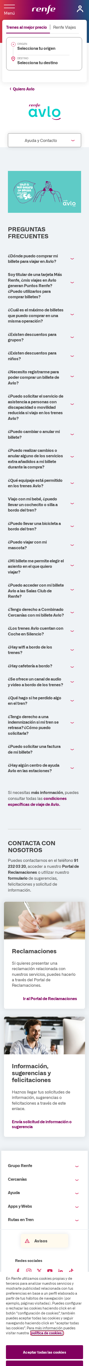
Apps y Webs (20, 1205)
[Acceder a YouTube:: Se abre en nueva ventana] (50, 1271)
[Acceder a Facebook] (18, 1271)
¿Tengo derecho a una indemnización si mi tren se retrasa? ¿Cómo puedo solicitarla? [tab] (33, 725)
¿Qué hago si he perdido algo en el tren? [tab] (34, 700)
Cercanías (17, 1178)
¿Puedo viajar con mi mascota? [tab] (27, 544)
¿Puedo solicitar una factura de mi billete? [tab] (34, 749)
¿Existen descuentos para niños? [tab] (32, 355)
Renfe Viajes (64, 27)
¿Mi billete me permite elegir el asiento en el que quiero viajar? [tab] (36, 566)
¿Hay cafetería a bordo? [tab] (30, 665)
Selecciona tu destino (37, 62)
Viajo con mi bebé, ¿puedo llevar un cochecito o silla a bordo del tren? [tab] (33, 504)
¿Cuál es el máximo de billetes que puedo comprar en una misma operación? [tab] (36, 315)
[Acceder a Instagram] (29, 1271)
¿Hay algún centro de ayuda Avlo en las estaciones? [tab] (33, 768)
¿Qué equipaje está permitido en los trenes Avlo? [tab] (35, 483)
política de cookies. (47, 1333)
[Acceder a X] (39, 1271)
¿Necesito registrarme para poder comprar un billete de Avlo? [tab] (33, 377)
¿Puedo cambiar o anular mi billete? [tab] (34, 434)
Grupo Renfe (20, 1165)
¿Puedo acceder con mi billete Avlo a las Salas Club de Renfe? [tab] (36, 590)
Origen (22, 43)
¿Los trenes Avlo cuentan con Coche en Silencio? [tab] (35, 631)
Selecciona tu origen (36, 48)
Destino (22, 58)
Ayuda (14, 1192)
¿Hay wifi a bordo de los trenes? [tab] (30, 649)
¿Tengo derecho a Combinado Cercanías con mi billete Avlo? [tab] (36, 612)
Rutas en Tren (21, 1219)
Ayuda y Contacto (41, 140)
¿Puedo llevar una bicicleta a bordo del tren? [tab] (34, 526)
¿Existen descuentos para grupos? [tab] (32, 337)
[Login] (80, 9)
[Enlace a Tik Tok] (71, 1271)
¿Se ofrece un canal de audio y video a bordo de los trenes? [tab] (35, 681)
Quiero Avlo (24, 88)
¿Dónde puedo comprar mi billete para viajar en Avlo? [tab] (33, 258)
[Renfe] (43, 10)
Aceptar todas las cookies (44, 1352)
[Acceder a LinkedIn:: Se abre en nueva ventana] (61, 1271)
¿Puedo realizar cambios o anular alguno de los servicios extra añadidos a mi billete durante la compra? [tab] (35, 458)
